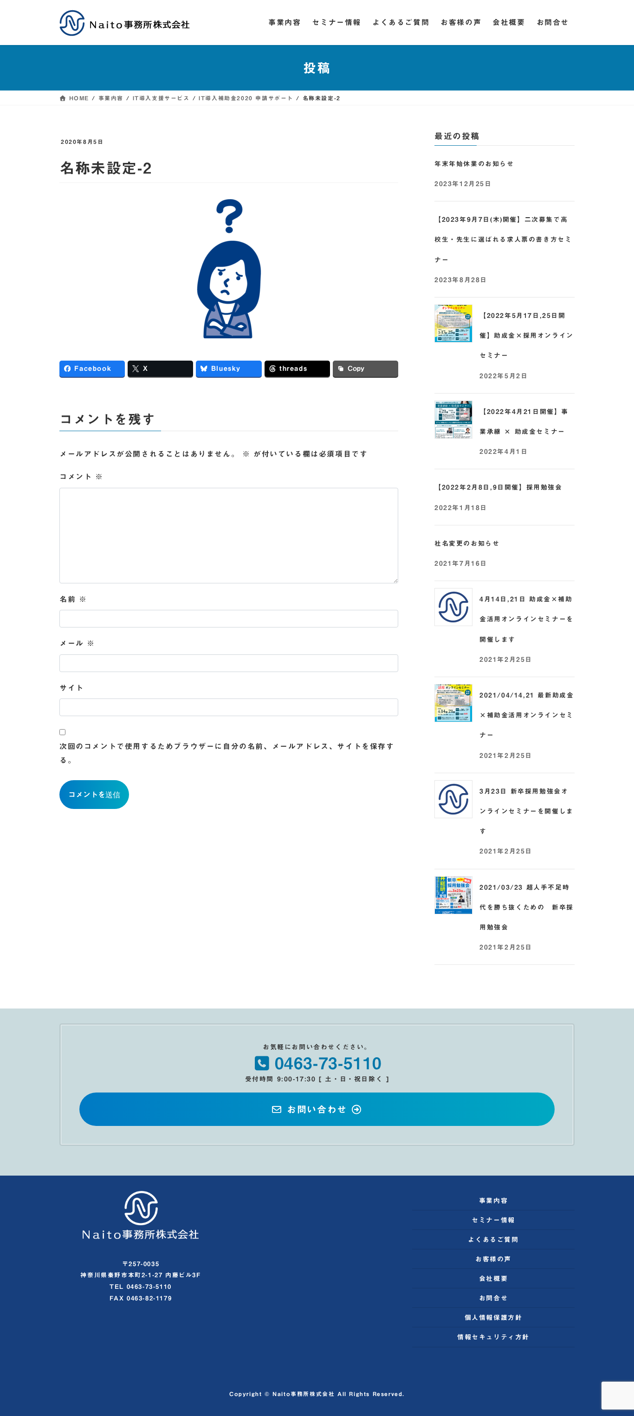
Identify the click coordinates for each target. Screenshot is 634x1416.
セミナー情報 (493, 1220)
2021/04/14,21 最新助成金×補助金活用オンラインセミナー (526, 715)
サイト (71, 688)
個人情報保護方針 (494, 1317)
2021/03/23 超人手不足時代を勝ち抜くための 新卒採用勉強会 (526, 907)
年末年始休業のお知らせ (474, 164)
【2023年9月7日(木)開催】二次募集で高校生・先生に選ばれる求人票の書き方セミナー (503, 239)
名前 (73, 599)
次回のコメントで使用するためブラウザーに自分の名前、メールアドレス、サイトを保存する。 (227, 753)
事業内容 (493, 1200)
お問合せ (493, 1298)
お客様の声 (493, 1259)
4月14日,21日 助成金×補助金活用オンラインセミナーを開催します (526, 619)
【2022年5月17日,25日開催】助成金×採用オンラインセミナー (526, 335)
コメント (81, 476)
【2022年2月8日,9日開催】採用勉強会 (498, 487)
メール (77, 643)
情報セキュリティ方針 (493, 1337)
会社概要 (493, 1278)
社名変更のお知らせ (466, 543)
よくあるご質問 (493, 1239)
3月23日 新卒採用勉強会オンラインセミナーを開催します (526, 811)
